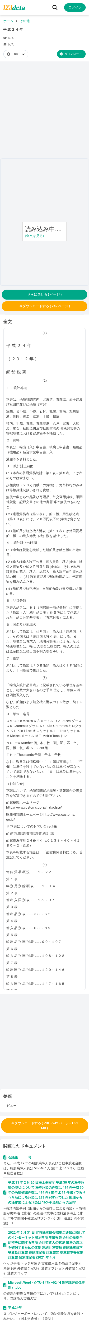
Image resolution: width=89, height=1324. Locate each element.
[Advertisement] (44, 110)
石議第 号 (19, 1157)
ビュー (12, 1105)
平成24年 (15, 1308)
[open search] (55, 7)
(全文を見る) (34, 236)
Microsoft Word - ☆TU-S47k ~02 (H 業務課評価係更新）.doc (46, 1285)
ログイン (75, 7)
